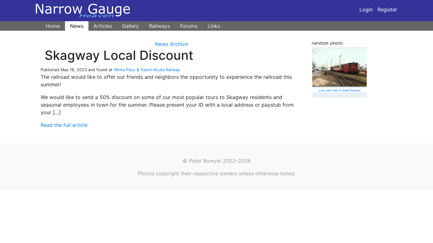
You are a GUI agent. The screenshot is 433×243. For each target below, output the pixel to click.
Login (366, 9)
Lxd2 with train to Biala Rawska (339, 90)
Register (387, 9)
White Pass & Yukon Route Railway (147, 69)
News (76, 26)
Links (214, 26)
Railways (159, 26)
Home (53, 26)
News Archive (171, 44)
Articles (103, 26)
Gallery (130, 26)
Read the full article (64, 125)
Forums (188, 26)
